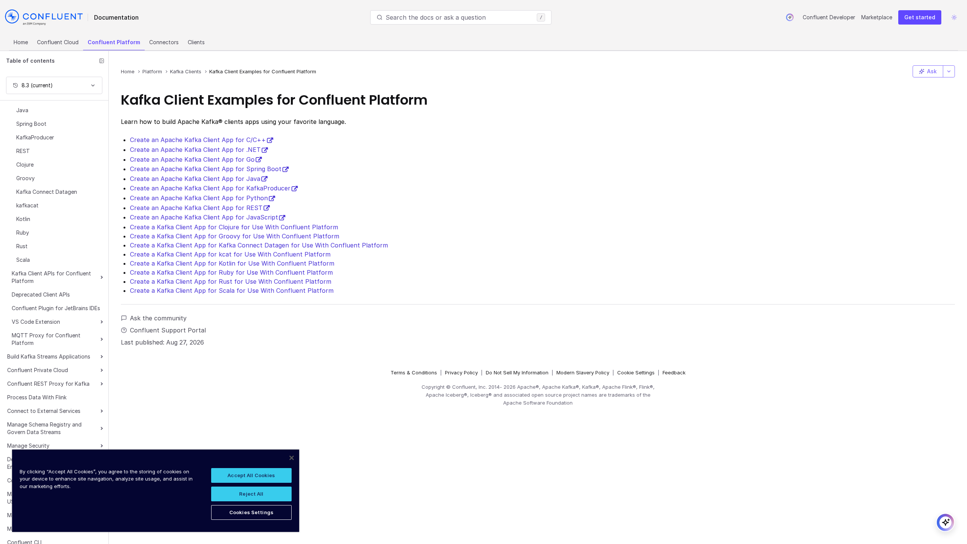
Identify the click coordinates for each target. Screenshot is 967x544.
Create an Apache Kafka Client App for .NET (195, 149)
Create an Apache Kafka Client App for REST (196, 208)
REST (23, 151)
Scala (23, 260)
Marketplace (876, 17)
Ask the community (158, 318)
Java (22, 110)
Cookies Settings (251, 512)
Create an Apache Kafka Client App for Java (195, 178)
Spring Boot (31, 124)
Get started (919, 17)
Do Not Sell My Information (517, 372)
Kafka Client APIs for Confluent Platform (51, 277)
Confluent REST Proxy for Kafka (48, 383)
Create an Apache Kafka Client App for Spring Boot (205, 169)
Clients (196, 42)
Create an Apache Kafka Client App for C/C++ (198, 140)
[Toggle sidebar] (101, 61)
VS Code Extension (36, 321)
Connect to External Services (43, 411)
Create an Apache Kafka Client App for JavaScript (204, 217)
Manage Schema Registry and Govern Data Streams (44, 428)
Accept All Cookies (251, 475)
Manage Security (28, 445)
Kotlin (23, 219)
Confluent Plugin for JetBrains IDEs (56, 308)
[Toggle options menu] (949, 71)
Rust (22, 246)
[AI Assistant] (790, 17)
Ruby (22, 232)
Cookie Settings (636, 372)
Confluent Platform (114, 42)
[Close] (291, 458)
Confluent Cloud (58, 42)
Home (21, 42)
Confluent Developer (829, 17)
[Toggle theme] (954, 17)
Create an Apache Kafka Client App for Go (192, 159)
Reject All (251, 494)
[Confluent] (44, 17)
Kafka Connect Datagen (46, 192)
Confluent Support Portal (168, 330)
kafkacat (27, 205)
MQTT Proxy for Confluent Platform (46, 339)
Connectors (164, 42)
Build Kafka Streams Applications (48, 356)
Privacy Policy (461, 372)
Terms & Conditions (414, 372)
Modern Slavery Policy (582, 372)
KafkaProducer (35, 137)
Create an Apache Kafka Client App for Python (199, 198)
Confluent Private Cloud (37, 370)
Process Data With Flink (36, 397)
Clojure (25, 164)
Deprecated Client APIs (41, 294)
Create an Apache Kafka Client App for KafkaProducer (210, 188)
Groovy (25, 178)
